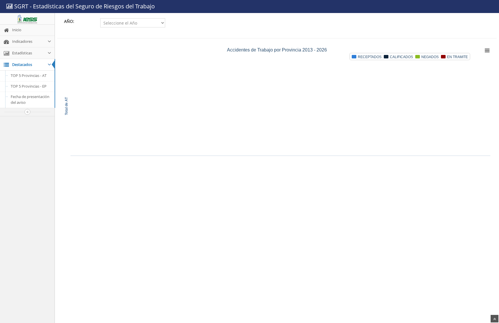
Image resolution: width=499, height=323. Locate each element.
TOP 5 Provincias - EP (28, 86)
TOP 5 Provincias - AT (28, 75)
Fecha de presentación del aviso (30, 99)
